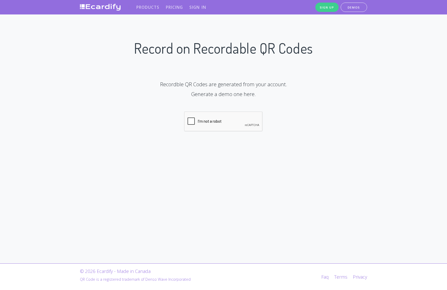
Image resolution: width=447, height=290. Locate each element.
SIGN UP (327, 7)
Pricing (174, 7)
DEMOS (354, 7)
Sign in (197, 7)
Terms (340, 277)
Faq (325, 277)
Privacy (360, 277)
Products (147, 7)
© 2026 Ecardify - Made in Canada (115, 271)
